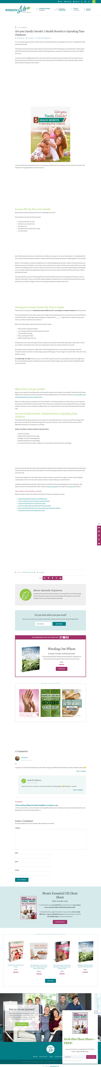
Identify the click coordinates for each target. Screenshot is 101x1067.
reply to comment (81, 771)
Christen (24, 757)
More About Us (22, 1024)
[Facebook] (52, 578)
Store (60, 1)
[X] (56, 578)
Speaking (68, 1)
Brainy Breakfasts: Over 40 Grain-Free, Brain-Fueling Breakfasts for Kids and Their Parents (39, 967)
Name (16, 853)
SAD (16, 486)
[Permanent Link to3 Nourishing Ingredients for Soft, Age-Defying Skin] (29, 703)
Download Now (60, 922)
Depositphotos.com (54, 1066)
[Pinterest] (48, 578)
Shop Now (50, 980)
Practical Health (32, 572)
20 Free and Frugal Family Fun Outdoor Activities (31, 503)
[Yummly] (45, 578)
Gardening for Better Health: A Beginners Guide (31, 510)
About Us (77, 1)
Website (17, 870)
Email (16, 861)
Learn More (61, 668)
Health (22, 27)
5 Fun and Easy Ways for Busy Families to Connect (34, 805)
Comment (18, 828)
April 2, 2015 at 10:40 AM (26, 760)
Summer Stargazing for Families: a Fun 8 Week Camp (32, 499)
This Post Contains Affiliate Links (43, 38)
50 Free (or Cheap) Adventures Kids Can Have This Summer (34, 505)
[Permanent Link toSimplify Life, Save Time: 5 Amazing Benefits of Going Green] (50, 703)
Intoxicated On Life (18, 9)
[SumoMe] (60, 578)
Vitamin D (71, 486)
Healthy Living (25, 572)
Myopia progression (53, 486)
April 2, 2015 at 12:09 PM (32, 782)
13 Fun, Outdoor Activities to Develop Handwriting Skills (34, 501)
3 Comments (30, 38)
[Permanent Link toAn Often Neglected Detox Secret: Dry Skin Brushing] (72, 703)
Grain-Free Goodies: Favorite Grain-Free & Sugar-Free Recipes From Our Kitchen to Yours (62, 967)
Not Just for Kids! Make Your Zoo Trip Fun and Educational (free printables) (39, 508)
